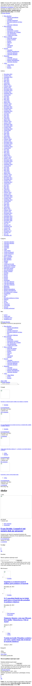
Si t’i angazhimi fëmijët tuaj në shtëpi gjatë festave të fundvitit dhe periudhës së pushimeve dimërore (17, 600)
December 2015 (8, 213)
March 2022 (7, 102)
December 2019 (8, 142)
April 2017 (7, 189)
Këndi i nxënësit (11, 39)
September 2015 (8, 216)
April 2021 (7, 118)
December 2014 (8, 217)
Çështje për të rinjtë (12, 35)
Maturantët (7, 287)
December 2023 (8, 74)
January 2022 (7, 105)
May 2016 (6, 205)
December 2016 (8, 195)
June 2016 (6, 204)
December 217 (8, 231)
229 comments (4, 412)
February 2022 (8, 103)
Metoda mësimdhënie (12, 17)
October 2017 (7, 180)
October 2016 (7, 198)
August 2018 (7, 166)
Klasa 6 (6, 274)
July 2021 (6, 114)
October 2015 (7, 214)
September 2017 (8, 182)
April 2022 (7, 100)
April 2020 (7, 136)
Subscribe (19, 560)
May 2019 (6, 152)
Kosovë (6, 48)
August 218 (7, 228)
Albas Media (10, 64)
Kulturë (9, 41)
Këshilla (9, 28)
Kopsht (6, 276)
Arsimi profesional (9, 253)
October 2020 (7, 127)
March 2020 (7, 137)
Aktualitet (9, 19)
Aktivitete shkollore (12, 54)
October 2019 (7, 145)
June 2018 (6, 168)
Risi (8, 23)
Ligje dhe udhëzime (12, 53)
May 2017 (6, 188)
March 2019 (7, 155)
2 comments (4, 541)
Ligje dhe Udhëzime (12, 25)
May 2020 (6, 134)
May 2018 (6, 170)
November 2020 (8, 126)
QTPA (9, 66)
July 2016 (6, 202)
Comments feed (8, 317)
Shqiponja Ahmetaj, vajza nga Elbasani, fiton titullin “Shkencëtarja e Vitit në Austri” (17, 620)
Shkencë (9, 42)
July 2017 (6, 185)
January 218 (7, 229)
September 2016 (8, 200)
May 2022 (6, 99)
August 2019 (7, 148)
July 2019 (6, 149)
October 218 (7, 225)
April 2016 (7, 207)
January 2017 (7, 194)
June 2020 (6, 133)
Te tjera (6, 302)
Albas (5, 63)
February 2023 (8, 86)
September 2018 (8, 164)
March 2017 (7, 191)
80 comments (4, 462)
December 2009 (8, 219)
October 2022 (7, 92)
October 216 (7, 232)
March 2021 (7, 120)
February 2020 (8, 139)
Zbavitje (9, 47)
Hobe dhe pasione (12, 38)
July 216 (6, 234)
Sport (8, 44)
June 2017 (6, 186)
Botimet (9, 67)
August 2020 (7, 130)
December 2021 (8, 106)
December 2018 (8, 160)
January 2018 (7, 176)
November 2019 (8, 143)
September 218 (8, 226)
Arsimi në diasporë (9, 252)
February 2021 (8, 121)
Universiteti (7, 305)
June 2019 (6, 151)
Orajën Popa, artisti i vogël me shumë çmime (9, 474)
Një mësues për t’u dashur (14, 32)
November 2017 (8, 179)
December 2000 (8, 220)
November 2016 (8, 197)
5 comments (4, 436)
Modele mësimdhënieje (13, 51)
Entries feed (7, 316)
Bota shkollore (7, 16)
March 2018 (7, 173)
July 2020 (6, 132)
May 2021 (6, 117)
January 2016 (7, 211)
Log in (5, 314)
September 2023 (8, 77)
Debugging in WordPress (7, 7)
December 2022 (8, 89)
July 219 (6, 223)
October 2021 (7, 109)
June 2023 (6, 80)
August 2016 (7, 201)
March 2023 (7, 84)
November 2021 (8, 108)
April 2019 (7, 154)
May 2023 (6, 81)
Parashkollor (7, 293)
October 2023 (7, 75)
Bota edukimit (7, 26)
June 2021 (6, 115)
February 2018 (8, 174)
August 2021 (7, 112)
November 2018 (8, 161)
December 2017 (8, 177)
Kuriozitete (10, 29)
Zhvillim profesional (12, 20)
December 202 (8, 235)
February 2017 (8, 192)
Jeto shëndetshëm (11, 33)
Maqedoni (6, 56)
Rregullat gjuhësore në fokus (14, 22)
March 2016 (7, 208)
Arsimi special (7, 255)
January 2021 (7, 123)
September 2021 (8, 111)
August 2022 (7, 95)
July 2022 (6, 96)
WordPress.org (8, 319)
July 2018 (6, 167)
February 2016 (8, 210)
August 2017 (7, 183)
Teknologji (10, 45)
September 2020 (8, 129)
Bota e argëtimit (8, 36)
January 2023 (7, 87)
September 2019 (8, 146)
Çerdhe (6, 262)
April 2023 (7, 83)
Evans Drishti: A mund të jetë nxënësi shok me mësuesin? (13, 530)
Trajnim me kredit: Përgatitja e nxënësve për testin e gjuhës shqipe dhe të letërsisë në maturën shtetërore (17, 639)
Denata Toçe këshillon (10, 265)
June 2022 (6, 97)
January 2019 (7, 158)
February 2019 (8, 157)
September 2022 (8, 93)
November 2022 (8, 90)
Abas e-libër (4, 380)
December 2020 (8, 124)
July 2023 (6, 78)
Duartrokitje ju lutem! (12, 30)
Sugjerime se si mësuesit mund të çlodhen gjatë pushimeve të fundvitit (14, 401)
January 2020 (7, 140)
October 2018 (7, 163)
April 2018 (7, 171)
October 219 (7, 222)
